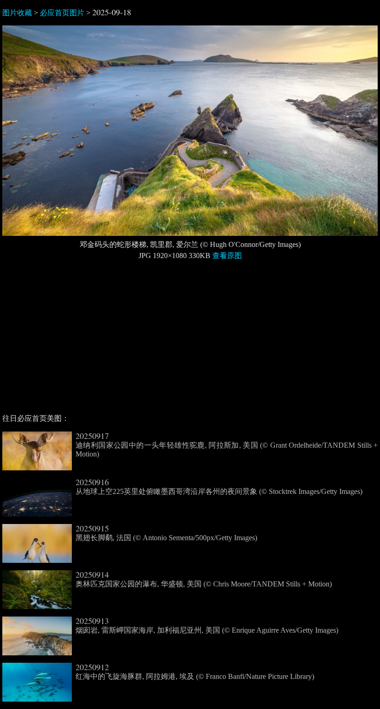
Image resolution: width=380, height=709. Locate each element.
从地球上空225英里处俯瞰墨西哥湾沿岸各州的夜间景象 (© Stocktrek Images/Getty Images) (219, 486)
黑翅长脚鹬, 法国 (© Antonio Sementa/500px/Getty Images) (166, 533)
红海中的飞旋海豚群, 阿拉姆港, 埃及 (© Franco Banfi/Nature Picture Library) (195, 671)
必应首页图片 (62, 13)
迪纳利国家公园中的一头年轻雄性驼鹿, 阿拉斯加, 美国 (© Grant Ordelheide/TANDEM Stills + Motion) (227, 445)
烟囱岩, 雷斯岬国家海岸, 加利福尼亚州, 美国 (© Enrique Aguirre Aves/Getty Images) (207, 625)
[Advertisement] (190, 341)
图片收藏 (17, 13)
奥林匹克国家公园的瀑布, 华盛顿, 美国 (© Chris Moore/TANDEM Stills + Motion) (204, 579)
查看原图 (227, 255)
